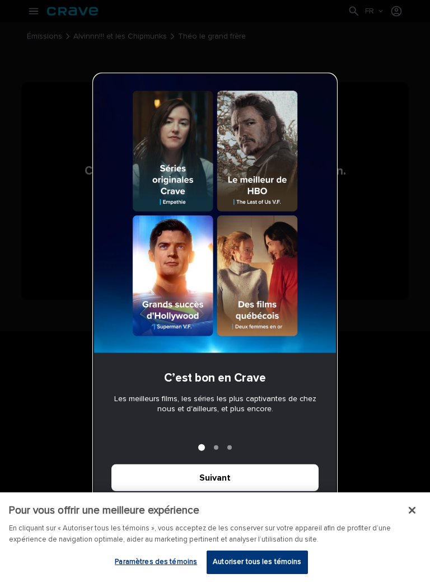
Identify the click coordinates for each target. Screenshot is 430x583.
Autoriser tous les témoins (257, 561)
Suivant (215, 477)
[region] (215, 537)
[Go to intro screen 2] (216, 447)
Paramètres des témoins (156, 561)
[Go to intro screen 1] (201, 447)
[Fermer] (412, 510)
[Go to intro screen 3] (229, 447)
